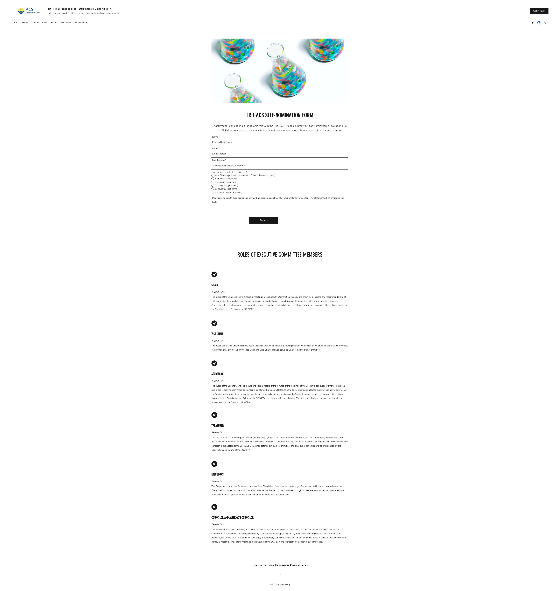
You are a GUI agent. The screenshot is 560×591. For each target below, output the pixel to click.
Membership (218, 160)
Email (215, 148)
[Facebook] (532, 22)
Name (215, 137)
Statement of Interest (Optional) (227, 192)
